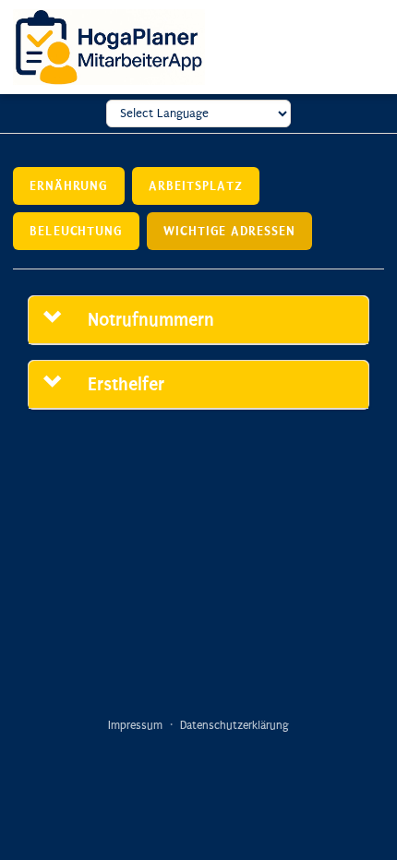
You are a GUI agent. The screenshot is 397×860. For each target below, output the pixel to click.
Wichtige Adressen (229, 231)
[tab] (198, 320)
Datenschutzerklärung (234, 725)
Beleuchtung (76, 231)
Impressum (135, 725)
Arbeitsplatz (196, 186)
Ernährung (69, 186)
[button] (62, 319)
